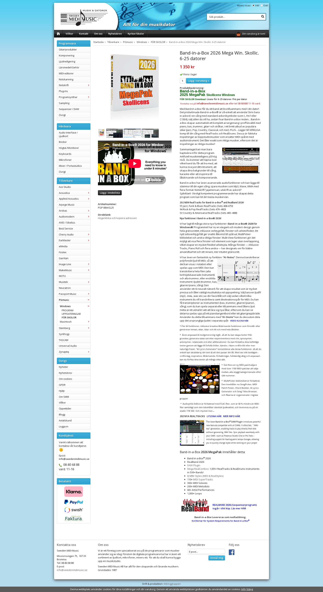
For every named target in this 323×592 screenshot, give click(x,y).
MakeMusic (65, 270)
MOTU (62, 276)
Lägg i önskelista (110, 192)
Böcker (63, 142)
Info (243, 589)
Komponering (66, 55)
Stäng (249, 589)
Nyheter (63, 367)
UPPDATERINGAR (71, 314)
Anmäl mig (216, 558)
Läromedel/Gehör (69, 67)
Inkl (257, 5)
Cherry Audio (66, 234)
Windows (65, 306)
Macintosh (66, 321)
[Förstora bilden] (134, 87)
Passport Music (67, 294)
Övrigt (62, 115)
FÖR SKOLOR (69, 317)
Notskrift (64, 85)
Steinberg (64, 328)
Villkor (69, 33)
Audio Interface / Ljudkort (68, 134)
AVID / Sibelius (67, 222)
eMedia (63, 246)
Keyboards (65, 154)
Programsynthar (68, 97)
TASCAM (63, 340)
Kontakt (83, 33)
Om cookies (65, 378)
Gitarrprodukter (68, 49)
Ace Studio (65, 187)
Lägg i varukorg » (198, 80)
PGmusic (64, 300)
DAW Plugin (193, 465)
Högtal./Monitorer (69, 148)
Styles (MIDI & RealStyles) (209, 476)
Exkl (266, 5)
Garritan (63, 258)
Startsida (98, 42)
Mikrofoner (65, 159)
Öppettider (65, 408)
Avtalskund (65, 420)
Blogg (62, 414)
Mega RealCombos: (198, 468)
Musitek (63, 282)
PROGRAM (67, 310)
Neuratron (65, 288)
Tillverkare (113, 42)
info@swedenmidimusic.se (72, 570)
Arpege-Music (66, 204)
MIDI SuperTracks (203, 479)
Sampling (64, 103)
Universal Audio (68, 345)
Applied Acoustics (69, 198)
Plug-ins (63, 91)
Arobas (63, 210)
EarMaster (65, 240)
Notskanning (66, 79)
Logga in (63, 426)
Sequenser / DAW (69, 109)
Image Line (65, 264)
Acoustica (64, 193)
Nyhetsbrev (115, 33)
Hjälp (62, 390)
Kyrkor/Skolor (136, 33)
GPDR (62, 384)
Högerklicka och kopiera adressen (117, 218)
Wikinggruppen (172, 583)
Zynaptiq (64, 351)
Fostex (62, 252)
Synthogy (64, 334)
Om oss (98, 33)
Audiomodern (66, 216)
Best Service (66, 228)
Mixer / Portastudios (70, 165)
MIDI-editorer (66, 73)
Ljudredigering (67, 61)
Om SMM (64, 396)
